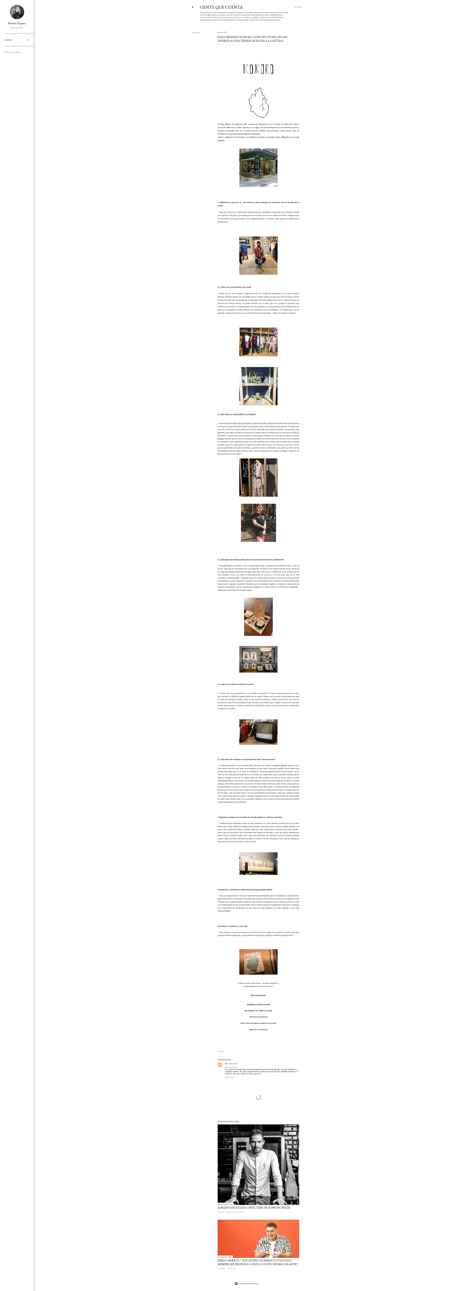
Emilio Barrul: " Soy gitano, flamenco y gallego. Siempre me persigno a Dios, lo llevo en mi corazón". (258, 1262)
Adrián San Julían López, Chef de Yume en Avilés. (254, 1207)
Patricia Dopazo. (17, 23)
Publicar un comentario (235, 1212)
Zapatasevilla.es (231, 1067)
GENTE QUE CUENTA (221, 7)
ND (226, 1064)
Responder (229, 1077)
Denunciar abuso (13, 52)
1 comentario (231, 1268)
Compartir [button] (195, 32)
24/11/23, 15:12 (233, 1064)
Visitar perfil (17, 28)
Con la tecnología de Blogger (248, 1283)
